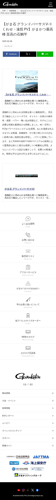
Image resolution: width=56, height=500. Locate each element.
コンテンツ (8, 46)
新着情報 (6, 408)
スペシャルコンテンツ (12, 431)
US (24, 384)
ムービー (6, 423)
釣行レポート (8, 416)
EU (31, 384)
